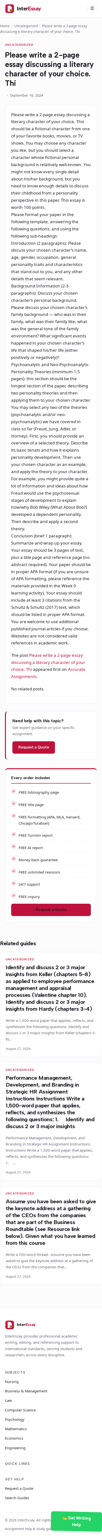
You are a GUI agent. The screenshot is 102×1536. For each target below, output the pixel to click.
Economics (14, 1438)
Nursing (12, 1381)
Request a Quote (33, 747)
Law (8, 1400)
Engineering (15, 1447)
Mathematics (16, 1428)
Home (5, 25)
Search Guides (17, 1497)
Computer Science (20, 1409)
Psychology (15, 1419)
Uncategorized (26, 25)
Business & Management (26, 1390)
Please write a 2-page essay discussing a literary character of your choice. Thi (48, 662)
